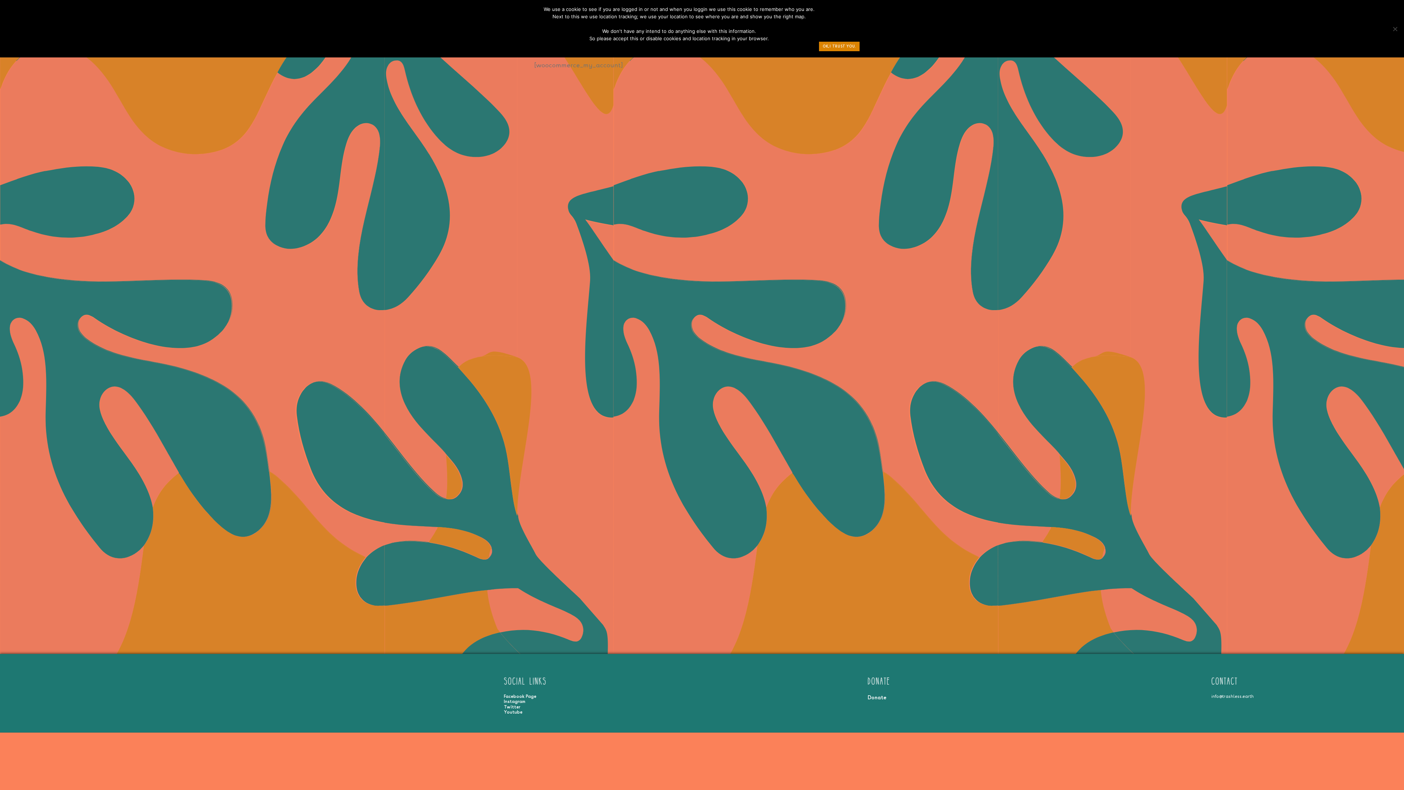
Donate (877, 697)
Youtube (513, 712)
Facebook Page (520, 696)
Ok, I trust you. (839, 46)
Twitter (512, 707)
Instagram (514, 701)
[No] (1395, 30)
